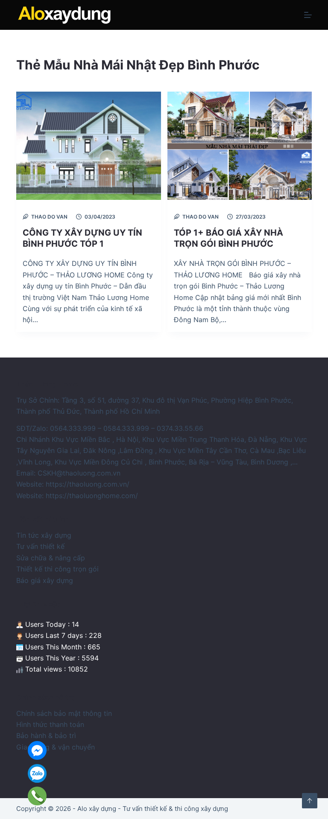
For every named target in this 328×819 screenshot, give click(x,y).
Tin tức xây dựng (43, 535)
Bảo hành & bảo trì (46, 735)
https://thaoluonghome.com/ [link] (92, 495)
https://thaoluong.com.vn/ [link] (87, 484)
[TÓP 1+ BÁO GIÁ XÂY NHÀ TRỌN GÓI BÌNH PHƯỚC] (239, 146)
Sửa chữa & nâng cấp (50, 558)
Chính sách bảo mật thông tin (64, 713)
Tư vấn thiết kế (40, 546)
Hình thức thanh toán (50, 724)
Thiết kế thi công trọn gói (57, 569)
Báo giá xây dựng (44, 580)
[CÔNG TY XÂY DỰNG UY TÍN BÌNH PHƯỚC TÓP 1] (88, 146)
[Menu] (308, 15)
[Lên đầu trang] (309, 800)
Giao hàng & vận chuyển (55, 747)
